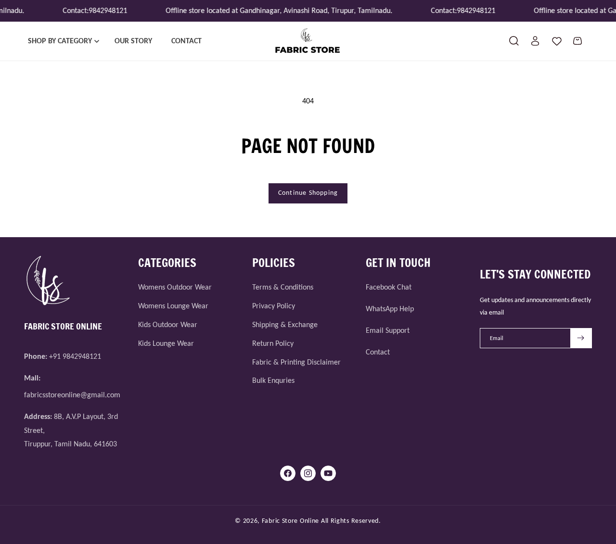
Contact (378, 351)
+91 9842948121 (75, 356)
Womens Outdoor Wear (175, 286)
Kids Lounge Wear (166, 343)
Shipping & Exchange (285, 324)
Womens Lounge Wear (173, 305)
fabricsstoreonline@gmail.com (72, 394)
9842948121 (105, 10)
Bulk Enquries (273, 380)
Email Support (388, 330)
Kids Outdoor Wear (167, 324)
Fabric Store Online (290, 521)
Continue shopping (308, 193)
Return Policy (273, 343)
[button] (61, 41)
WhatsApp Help (390, 308)
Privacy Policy (273, 305)
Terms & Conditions (282, 286)
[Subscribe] (580, 338)
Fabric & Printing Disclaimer (296, 362)
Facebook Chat (388, 286)
